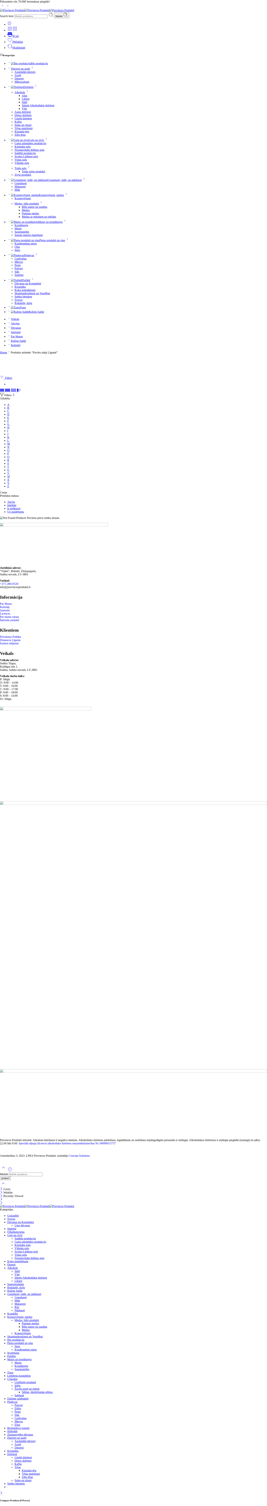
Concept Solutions (79, 1155)
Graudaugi (21, 183)
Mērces (19, 261)
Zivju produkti (23, 174)
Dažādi (26, 280)
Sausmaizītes (22, 231)
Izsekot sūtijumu (9, 643)
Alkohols (20, 92)
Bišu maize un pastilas (34, 206)
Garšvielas (21, 258)
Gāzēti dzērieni (23, 118)
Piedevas (29, 255)
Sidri (24, 102)
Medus (26, 210)
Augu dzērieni (23, 111)
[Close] (13, 395)
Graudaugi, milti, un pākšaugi (65, 180)
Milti (17, 189)
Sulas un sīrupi (23, 125)
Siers (17, 250)
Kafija (18, 121)
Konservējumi (23, 198)
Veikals (15, 319)
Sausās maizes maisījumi (29, 235)
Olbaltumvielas (16, 1231)
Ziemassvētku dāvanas (20, 1434)
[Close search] (3, 1185)
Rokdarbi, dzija (23, 303)
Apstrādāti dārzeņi (25, 72)
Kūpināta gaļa (23, 146)
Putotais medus (30, 213)
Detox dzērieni (23, 115)
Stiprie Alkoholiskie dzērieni (38, 105)
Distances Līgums (10, 640)
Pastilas (11, 1356)
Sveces (19, 299)
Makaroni (20, 186)
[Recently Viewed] (10, 1170)
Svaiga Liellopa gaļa (26, 156)
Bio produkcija (39, 63)
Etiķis (18, 1408)
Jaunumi (16, 332)
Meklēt (59, 16)
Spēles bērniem (23, 296)
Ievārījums (13, 1352)
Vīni (24, 108)
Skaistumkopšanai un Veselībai (32, 293)
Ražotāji (15, 345)
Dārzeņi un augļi (20, 68)
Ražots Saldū (36, 311)
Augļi (18, 75)
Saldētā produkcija (25, 153)
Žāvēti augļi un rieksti (27, 1388)
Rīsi (17, 1307)
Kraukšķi (12, 1313)
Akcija (11, 501)
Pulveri (19, 268)
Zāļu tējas (20, 134)
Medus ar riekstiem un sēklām (39, 216)
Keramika (20, 286)
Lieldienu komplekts (19, 1375)
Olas (17, 246)
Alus (24, 95)
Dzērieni (28, 87)
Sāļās (18, 1385)
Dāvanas (16, 327)
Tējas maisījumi (24, 128)
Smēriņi (19, 275)
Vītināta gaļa (22, 162)
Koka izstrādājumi (25, 290)
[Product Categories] (9, 30)
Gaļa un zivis (36, 140)
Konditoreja (21, 225)
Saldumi (19, 1395)
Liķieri (25, 98)
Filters (8, 377)
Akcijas (15, 323)
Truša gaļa (20, 168)
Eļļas (17, 1424)
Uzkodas (12, 1379)
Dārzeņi (19, 78)
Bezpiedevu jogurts (18, 1428)
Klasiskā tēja (22, 131)
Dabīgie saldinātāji (18, 1398)
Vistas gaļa (21, 159)
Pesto (18, 265)
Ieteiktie (11, 505)
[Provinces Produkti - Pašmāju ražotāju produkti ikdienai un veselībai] (37, 10)
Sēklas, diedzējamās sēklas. (37, 1392)
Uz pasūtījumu (15, 511)
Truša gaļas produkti (33, 171)
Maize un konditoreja (50, 221)
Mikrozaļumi (22, 81)
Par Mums (17, 336)
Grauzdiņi (13, 1215)
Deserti (11, 1264)
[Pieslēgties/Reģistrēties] (9, 24)
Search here (7, 16)
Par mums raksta (9, 616)
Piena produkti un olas (52, 240)
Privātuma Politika (10, 636)
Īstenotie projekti (9, 620)
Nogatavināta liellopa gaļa (29, 149)
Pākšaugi (20, 1310)
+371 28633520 (9, 583)
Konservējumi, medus (51, 195)
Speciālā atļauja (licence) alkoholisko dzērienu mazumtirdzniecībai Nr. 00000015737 (67, 1143)
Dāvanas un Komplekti (28, 283)
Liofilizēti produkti (25, 1382)
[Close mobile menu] (1, 1202)
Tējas (18, 1467)
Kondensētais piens (26, 243)
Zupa (23, 307)
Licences (5, 613)
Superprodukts (15, 1284)
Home (3, 352)
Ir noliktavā (13, 508)
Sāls (17, 271)
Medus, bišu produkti (27, 203)
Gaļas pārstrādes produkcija (30, 143)
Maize (18, 228)
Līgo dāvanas (22, 1225)
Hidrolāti (12, 1431)
